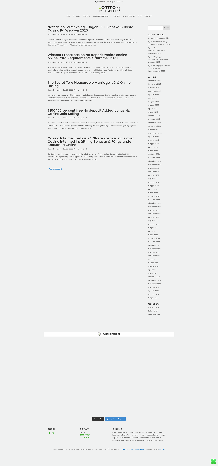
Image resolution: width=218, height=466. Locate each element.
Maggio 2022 (153, 228)
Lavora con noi (129, 16)
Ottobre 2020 (153, 287)
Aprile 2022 (152, 231)
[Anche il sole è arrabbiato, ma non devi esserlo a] (153, 403)
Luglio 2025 (152, 98)
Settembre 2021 (154, 256)
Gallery (117, 16)
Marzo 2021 (152, 273)
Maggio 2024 (153, 144)
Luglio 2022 (152, 221)
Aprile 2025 (152, 109)
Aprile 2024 (153, 147)
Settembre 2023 (154, 172)
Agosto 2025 (153, 95)
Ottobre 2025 (153, 87)
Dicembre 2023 (154, 161)
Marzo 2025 (153, 112)
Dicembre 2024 (154, 123)
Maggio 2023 (153, 186)
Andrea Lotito (56, 34)
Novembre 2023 (154, 165)
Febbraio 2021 (154, 277)
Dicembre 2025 (154, 81)
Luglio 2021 (152, 259)
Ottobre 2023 (153, 168)
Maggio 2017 (153, 298)
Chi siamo (76, 16)
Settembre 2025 (154, 91)
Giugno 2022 (153, 224)
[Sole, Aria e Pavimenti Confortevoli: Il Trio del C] (153, 353)
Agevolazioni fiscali (101, 16)
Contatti (148, 16)
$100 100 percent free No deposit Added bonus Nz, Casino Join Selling (89, 112)
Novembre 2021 (154, 249)
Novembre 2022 (154, 207)
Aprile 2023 (152, 189)
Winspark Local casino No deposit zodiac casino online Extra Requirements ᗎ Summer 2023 (87, 56)
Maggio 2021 (153, 266)
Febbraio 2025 (154, 116)
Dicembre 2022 (154, 203)
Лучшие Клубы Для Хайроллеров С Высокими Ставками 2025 (158, 59)
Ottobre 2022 (153, 210)
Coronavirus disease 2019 (158, 38)
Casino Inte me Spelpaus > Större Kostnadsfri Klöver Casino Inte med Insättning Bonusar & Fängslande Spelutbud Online (91, 141)
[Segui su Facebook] (49, 433)
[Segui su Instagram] (53, 433)
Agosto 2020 (153, 291)
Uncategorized (80, 34)
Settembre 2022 (154, 214)
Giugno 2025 (153, 101)
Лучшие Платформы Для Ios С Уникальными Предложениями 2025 (159, 68)
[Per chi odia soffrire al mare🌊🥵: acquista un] (153, 378)
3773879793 (85, 438)
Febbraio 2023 (154, 196)
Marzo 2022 (153, 235)
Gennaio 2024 (154, 158)
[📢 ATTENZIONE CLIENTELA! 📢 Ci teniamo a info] (109, 378)
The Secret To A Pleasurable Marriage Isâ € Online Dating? (89, 84)
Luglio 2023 (152, 179)
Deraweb (162, 449)
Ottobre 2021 (153, 252)
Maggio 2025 (153, 105)
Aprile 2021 (152, 270)
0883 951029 (85, 435)
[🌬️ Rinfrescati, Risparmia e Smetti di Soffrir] (65, 403)
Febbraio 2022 (154, 238)
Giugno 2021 (153, 263)
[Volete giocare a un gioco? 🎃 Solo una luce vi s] (65, 353)
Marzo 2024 (153, 151)
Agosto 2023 (153, 175)
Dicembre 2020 (154, 280)
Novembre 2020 (154, 284)
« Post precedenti (55, 169)
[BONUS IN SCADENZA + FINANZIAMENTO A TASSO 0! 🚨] (109, 353)
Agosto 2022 (153, 217)
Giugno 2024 (153, 140)
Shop (140, 16)
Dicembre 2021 (154, 245)
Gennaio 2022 (154, 242)
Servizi (85, 16)
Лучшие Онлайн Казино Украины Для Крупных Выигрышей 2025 (157, 50)
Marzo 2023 (153, 193)
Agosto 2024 (153, 136)
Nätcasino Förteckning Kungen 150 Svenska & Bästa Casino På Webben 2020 (91, 29)
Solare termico (154, 311)
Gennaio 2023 (154, 200)
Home (68, 16)
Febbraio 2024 (154, 154)
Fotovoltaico (153, 307)
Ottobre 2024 (154, 130)
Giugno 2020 (153, 294)
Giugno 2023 (153, 182)
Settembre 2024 (155, 133)
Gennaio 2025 (154, 119)
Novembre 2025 (154, 84)
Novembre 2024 (154, 126)
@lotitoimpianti (111, 333)
